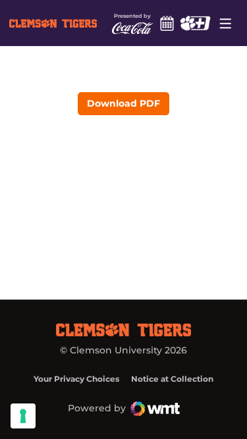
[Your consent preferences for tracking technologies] (23, 415)
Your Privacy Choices (76, 379)
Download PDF (123, 103)
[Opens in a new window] (195, 23)
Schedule (167, 23)
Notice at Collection (172, 379)
